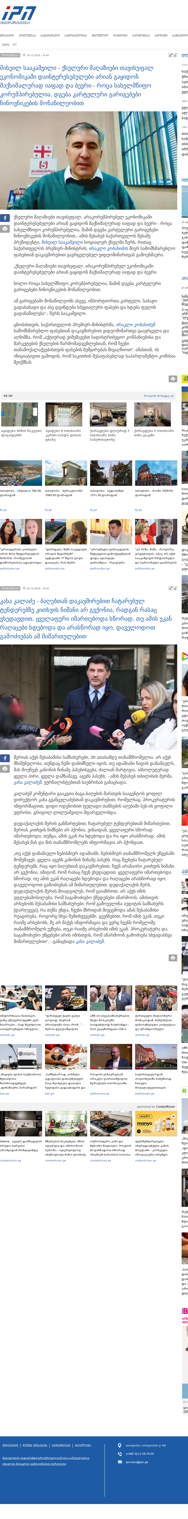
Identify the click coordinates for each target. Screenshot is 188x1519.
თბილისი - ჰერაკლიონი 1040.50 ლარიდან (64, 493)
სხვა (5, 44)
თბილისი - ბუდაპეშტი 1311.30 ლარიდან (107, 493)
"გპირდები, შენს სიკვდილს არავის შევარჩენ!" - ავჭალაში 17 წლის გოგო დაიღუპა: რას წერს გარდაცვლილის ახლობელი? (66, 560)
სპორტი (161, 35)
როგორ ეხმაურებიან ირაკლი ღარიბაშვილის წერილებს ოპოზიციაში (109, 1079)
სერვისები (61, 1445)
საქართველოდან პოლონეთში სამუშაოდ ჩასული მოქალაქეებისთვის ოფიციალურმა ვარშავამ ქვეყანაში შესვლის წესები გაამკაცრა (155, 1088)
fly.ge (3, 510)
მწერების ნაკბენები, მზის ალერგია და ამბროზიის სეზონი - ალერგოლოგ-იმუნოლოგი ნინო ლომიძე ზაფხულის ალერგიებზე (65, 1150)
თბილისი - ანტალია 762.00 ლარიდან (20, 493)
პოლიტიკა (27, 35)
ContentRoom (165, 1106)
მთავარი (7, 35)
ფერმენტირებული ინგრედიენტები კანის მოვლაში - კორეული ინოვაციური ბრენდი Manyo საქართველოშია (153, 1150)
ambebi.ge (7, 1035)
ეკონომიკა (141, 35)
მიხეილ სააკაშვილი (62, 242)
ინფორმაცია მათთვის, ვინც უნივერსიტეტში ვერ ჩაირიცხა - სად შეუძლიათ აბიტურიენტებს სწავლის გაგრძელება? (20, 1024)
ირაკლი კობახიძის (108, 248)
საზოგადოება (76, 35)
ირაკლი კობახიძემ (135, 324)
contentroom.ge (10, 1160)
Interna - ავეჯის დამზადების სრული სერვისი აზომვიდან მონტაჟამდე (21, 1146)
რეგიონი (120, 35)
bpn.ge (4, 1093)
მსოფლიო (100, 35)
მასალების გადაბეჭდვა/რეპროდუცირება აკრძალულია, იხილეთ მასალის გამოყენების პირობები (46, 1461)
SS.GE (8, 396)
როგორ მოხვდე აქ (159, 396)
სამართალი (50, 35)
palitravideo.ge (10, 568)
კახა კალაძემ (28, 782)
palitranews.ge (99, 1093)
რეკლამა (83, 1445)
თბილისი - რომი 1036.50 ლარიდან (154, 493)
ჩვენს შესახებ (35, 1445)
